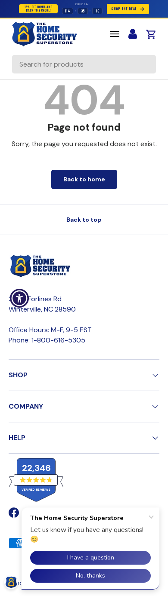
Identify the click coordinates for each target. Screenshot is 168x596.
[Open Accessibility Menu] (19, 298)
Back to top (84, 219)
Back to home (84, 179)
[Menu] (114, 33)
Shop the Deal (124, 8)
